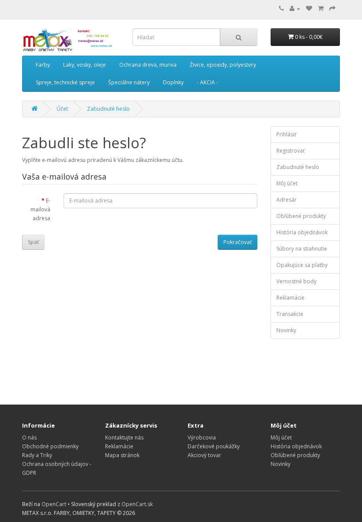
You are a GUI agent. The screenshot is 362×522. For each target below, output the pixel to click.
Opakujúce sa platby (302, 265)
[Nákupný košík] (321, 8)
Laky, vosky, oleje (84, 64)
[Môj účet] (295, 8)
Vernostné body (296, 281)
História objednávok (302, 232)
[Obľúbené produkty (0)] (309, 8)
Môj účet (287, 183)
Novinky (286, 330)
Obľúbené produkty (301, 216)
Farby (43, 64)
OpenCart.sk (137, 504)
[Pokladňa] (332, 8)
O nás (29, 437)
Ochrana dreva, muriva (148, 64)
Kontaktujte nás (124, 437)
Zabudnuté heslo (108, 109)
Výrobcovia (202, 437)
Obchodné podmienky (50, 446)
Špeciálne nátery (129, 82)
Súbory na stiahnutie (301, 248)
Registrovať (290, 150)
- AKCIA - (207, 82)
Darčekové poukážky (214, 446)
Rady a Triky (37, 455)
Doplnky (173, 82)
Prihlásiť (286, 134)
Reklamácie (290, 297)
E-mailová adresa (40, 209)
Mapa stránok (122, 455)
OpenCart (53, 504)
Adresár (286, 199)
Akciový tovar (204, 455)
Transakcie (289, 314)
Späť (33, 242)
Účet (62, 109)
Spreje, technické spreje (65, 82)
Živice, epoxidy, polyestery (223, 64)
